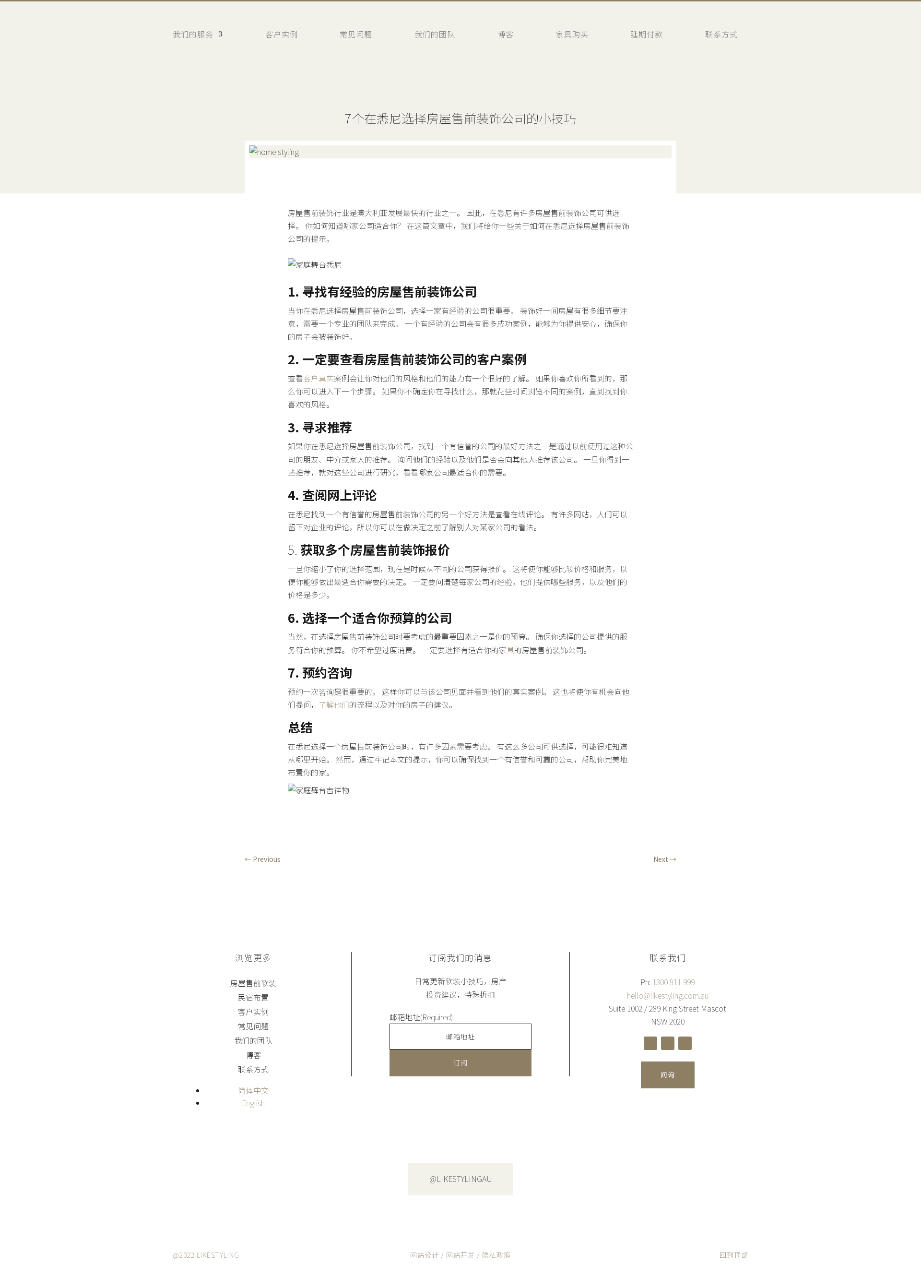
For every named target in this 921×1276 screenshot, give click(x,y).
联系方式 (721, 34)
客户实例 (281, 34)
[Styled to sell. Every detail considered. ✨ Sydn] (537, 1180)
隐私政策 (496, 1255)
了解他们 (334, 704)
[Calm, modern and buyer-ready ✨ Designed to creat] (691, 1180)
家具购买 (572, 34)
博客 (505, 34)
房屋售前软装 (253, 984)
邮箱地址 (421, 1017)
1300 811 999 (673, 982)
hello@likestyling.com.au (667, 995)
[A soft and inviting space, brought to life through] (77, 1182)
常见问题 (356, 34)
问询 (668, 1074)
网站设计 (424, 1255)
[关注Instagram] (667, 1043)
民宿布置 (253, 998)
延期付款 (646, 34)
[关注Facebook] (650, 1043)
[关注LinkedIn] (685, 1043)
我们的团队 (434, 34)
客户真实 (318, 378)
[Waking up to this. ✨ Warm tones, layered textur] (383, 1182)
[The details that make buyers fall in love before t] (844, 1180)
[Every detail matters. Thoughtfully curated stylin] (230, 1180)
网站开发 (460, 1255)
